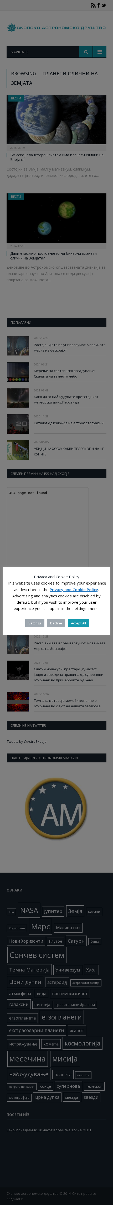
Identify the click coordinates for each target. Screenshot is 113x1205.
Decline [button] (56, 623)
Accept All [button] (78, 623)
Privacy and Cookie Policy (74, 589)
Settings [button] (34, 623)
